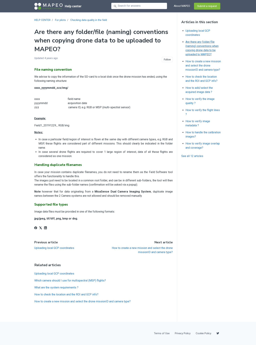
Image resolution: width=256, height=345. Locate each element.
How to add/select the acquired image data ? (199, 90)
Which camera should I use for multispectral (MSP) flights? (70, 280)
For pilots (60, 20)
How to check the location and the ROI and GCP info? (66, 294)
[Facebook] (35, 228)
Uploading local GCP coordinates (54, 248)
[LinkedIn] (45, 228)
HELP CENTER (42, 20)
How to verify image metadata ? (197, 123)
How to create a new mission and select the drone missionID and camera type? (82, 301)
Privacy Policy (183, 333)
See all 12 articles (192, 156)
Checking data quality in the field (88, 20)
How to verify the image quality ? (200, 101)
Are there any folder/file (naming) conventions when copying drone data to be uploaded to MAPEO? (202, 48)
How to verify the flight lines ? (202, 112)
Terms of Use (162, 333)
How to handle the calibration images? (203, 134)
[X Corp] (40, 228)
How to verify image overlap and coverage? (202, 145)
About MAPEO (182, 5)
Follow (167, 59)
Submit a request (207, 6)
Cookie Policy (203, 333)
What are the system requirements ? (56, 287)
